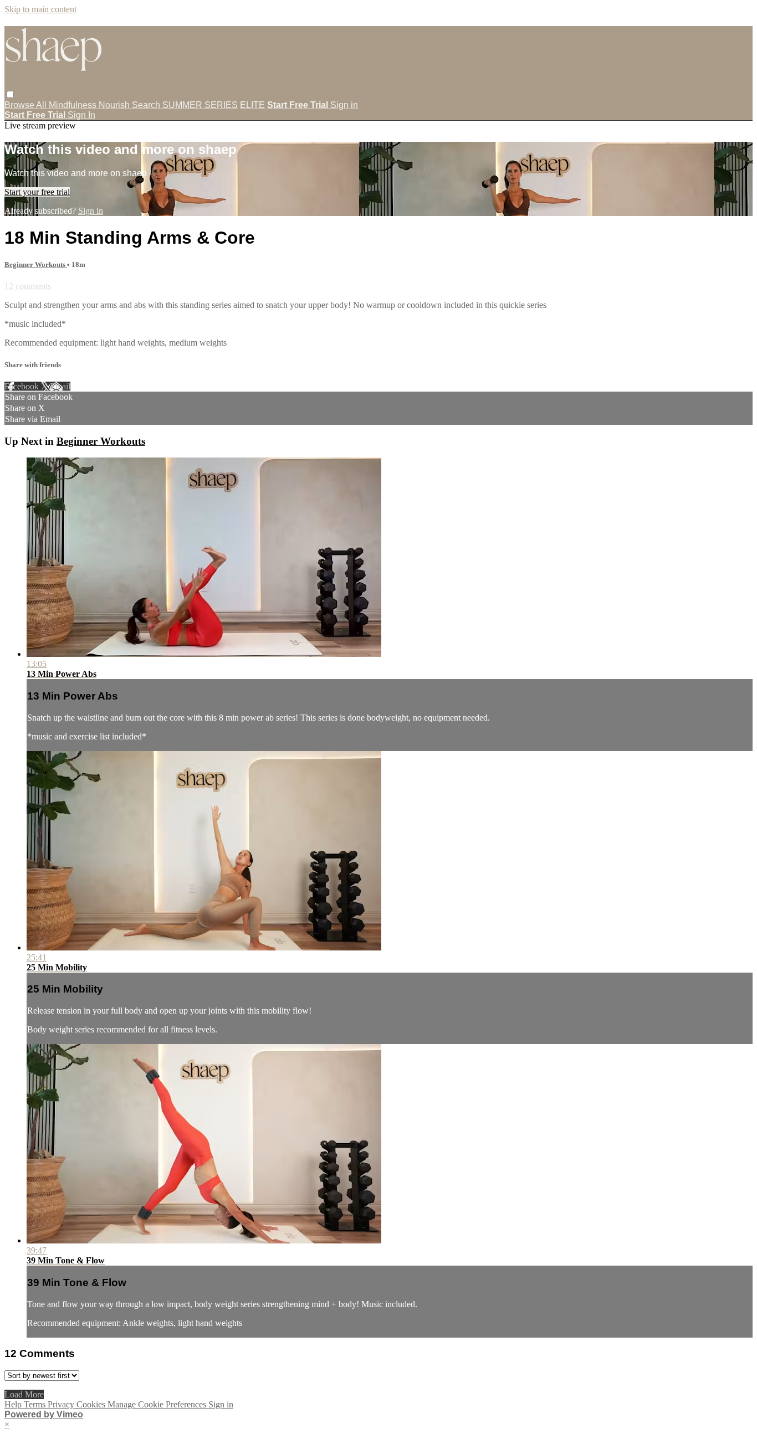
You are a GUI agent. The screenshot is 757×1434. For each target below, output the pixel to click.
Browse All (26, 105)
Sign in (344, 105)
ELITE (252, 105)
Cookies (92, 1404)
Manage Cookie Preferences (158, 1404)
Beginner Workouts (35, 264)
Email (60, 386)
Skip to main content (40, 9)
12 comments (27, 286)
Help (14, 1404)
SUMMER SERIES (200, 105)
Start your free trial (37, 192)
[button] (10, 94)
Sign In (81, 115)
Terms (36, 1404)
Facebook (22, 386)
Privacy (62, 1404)
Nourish (115, 105)
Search (147, 105)
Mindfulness (74, 105)
